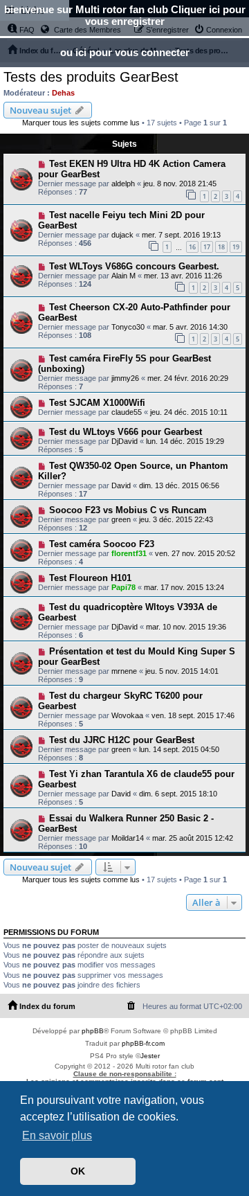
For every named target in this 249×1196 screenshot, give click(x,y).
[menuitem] (131, 1006)
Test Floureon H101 (90, 578)
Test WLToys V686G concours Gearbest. (134, 266)
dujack (122, 235)
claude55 (126, 412)
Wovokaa (127, 715)
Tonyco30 (128, 327)
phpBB (93, 1031)
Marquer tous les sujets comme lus (81, 122)
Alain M (123, 275)
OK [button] (78, 1171)
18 (221, 246)
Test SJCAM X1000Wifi (97, 403)
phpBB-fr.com (143, 1043)
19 (235, 246)
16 (192, 246)
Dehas (63, 93)
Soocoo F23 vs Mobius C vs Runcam (128, 510)
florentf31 (129, 553)
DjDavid (124, 441)
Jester (150, 1056)
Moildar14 (127, 838)
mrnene (124, 671)
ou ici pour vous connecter (125, 52)
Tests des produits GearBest (90, 76)
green (121, 519)
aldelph (123, 183)
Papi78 (123, 587)
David (121, 485)
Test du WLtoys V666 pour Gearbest (125, 432)
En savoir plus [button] (57, 1135)
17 (206, 246)
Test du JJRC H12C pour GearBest (121, 740)
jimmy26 (125, 378)
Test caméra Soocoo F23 (101, 544)
